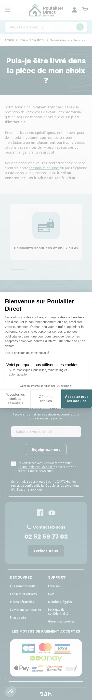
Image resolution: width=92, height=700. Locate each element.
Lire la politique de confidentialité (27, 353)
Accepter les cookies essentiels (15, 398)
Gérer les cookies (46, 399)
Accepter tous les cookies (77, 399)
